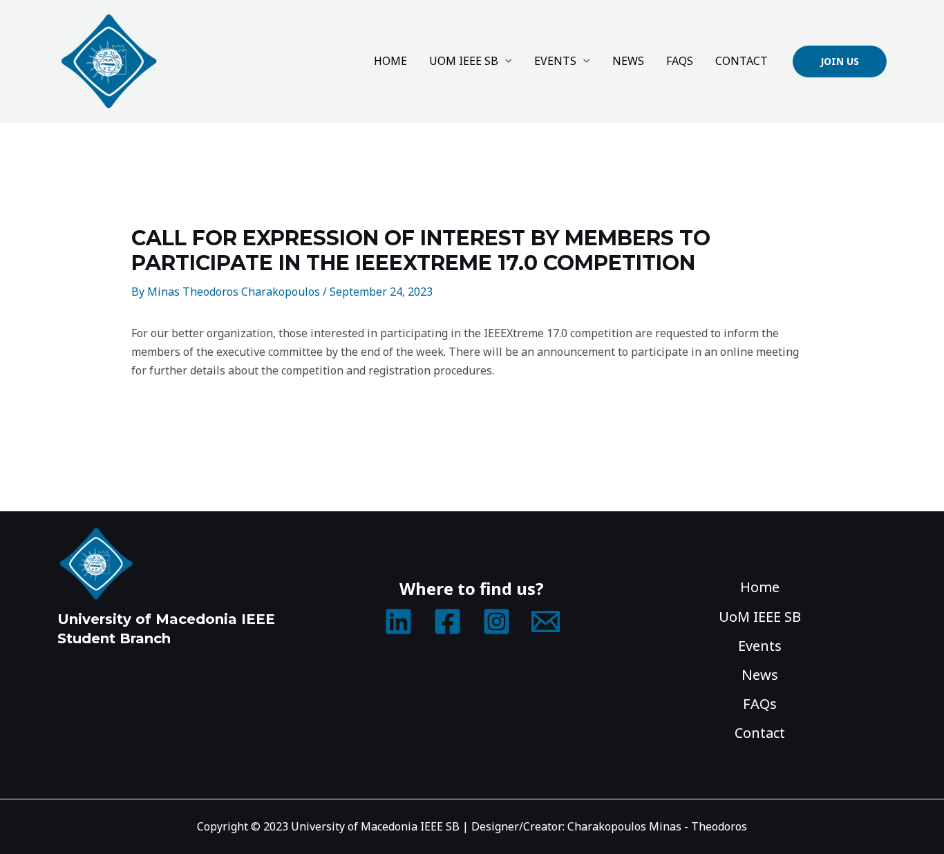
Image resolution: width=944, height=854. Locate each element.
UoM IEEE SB (463, 60)
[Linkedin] (398, 621)
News (628, 60)
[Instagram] (496, 621)
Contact (741, 60)
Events (555, 60)
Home (390, 60)
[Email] (545, 621)
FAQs (679, 60)
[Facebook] (447, 621)
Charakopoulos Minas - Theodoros (657, 826)
